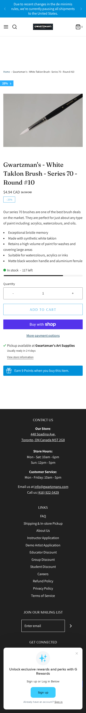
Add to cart (43, 309)
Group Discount (43, 559)
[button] (43, 120)
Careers (43, 574)
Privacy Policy (43, 588)
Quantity (9, 284)
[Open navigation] (6, 27)
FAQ (43, 516)
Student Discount (43, 566)
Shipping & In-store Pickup (43, 523)
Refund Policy (43, 581)
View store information (20, 357)
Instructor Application (43, 538)
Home (6, 71)
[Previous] (5, 9)
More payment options (43, 335)
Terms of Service (43, 595)
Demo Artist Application (43, 545)
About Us (43, 530)
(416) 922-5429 (48, 492)
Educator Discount (43, 552)
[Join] (71, 626)
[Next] (81, 9)
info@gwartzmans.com (51, 486)
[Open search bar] (16, 27)
